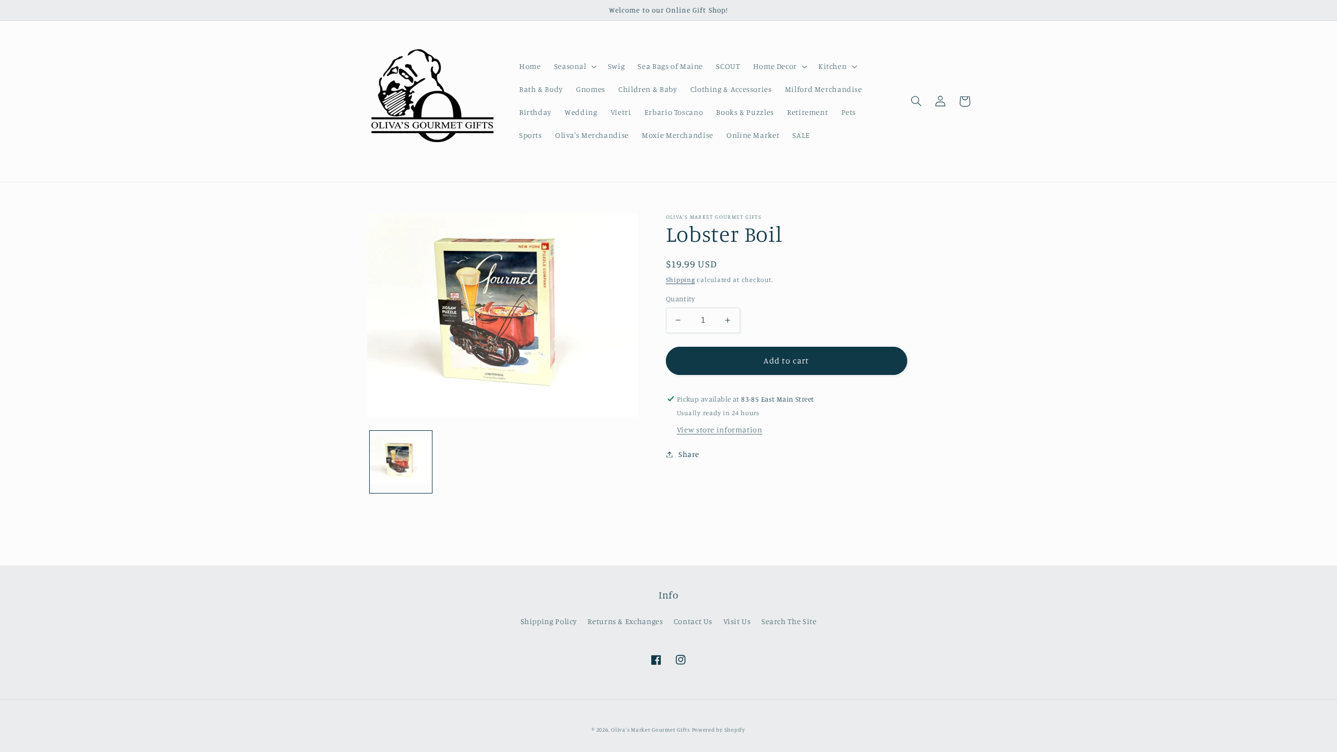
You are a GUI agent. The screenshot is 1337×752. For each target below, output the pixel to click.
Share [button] (688, 454)
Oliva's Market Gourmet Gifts (650, 729)
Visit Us (737, 621)
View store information (720, 429)
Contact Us (693, 621)
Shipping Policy (549, 621)
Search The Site (788, 621)
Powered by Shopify (718, 729)
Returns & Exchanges (625, 621)
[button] (574, 66)
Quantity (680, 299)
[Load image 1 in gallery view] (401, 462)
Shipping (680, 280)
